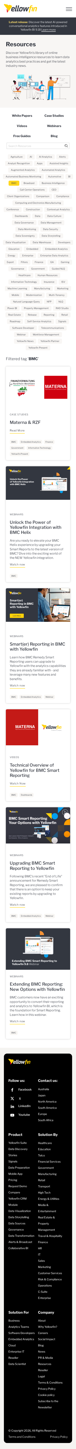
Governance (17, 268)
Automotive (54, 176)
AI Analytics (45, 156)
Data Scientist (17, 1364)
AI (31, 156)
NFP (49, 301)
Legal (41, 1376)
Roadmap (15, 321)
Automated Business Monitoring (23, 176)
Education (14, 248)
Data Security (50, 229)
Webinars (54, 126)
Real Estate (14, 314)
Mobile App (15, 1173)
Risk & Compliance (50, 1279)
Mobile (15, 295)
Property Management (36, 308)
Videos (22, 126)
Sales (41, 1260)
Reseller (13, 1357)
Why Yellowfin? (47, 1326)
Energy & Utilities (48, 1198)
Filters (24, 262)
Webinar (21, 334)
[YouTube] (22, 1115)
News (41, 1351)
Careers (43, 1333)
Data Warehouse (42, 242)
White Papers (22, 116)
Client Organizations (18, 196)
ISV (63, 281)
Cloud (12, 1345)
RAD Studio (62, 308)
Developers (64, 242)
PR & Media (45, 1357)
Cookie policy (46, 1395)
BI (69, 176)
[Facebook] (22, 1090)
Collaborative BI (18, 1248)
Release (32, 314)
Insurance (49, 281)
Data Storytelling (51, 235)
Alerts (62, 156)
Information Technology (24, 281)
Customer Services (50, 1273)
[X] (22, 1099)
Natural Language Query (26, 301)
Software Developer (23, 327)
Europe (42, 1114)
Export (10, 262)
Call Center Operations (32, 189)
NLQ (60, 301)
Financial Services (49, 1161)
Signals (62, 321)
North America (47, 1101)
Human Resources (47, 275)
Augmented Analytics (23, 169)
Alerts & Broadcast (20, 1242)
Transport (44, 1186)
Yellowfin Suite (17, 1142)
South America (47, 1107)
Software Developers (21, 1333)
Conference (12, 209)
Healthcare (25, 275)
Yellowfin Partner (50, 341)
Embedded (32, 248)
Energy (11, 255)
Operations (45, 1285)
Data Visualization (16, 242)
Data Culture (54, 216)
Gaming (65, 262)
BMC (14, 183)
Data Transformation (21, 1235)
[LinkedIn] (22, 1107)
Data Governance (24, 222)
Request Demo (17, 1186)
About (42, 1320)
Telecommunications (52, 327)
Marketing (62, 288)
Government (38, 268)
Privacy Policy (47, 1388)
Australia (43, 1089)
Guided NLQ (58, 268)
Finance (39, 262)
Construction (33, 209)
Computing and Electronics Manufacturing (38, 202)
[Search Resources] (38, 146)
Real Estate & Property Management (46, 1223)
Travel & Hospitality (50, 1236)
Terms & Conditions (50, 1382)
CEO (54, 189)
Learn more (48, 29)
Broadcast (29, 183)
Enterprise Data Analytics (54, 255)
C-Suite (42, 1291)
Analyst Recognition (19, 163)
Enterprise (27, 255)
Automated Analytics (53, 169)
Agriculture (17, 156)
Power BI (12, 308)
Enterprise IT (16, 1351)
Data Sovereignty (25, 235)
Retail (64, 314)
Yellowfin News (25, 341)
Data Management (51, 222)
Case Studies (54, 116)
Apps (39, 163)
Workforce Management (46, 334)
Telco (41, 1155)
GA (52, 262)
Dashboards (21, 216)
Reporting (49, 314)
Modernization (34, 295)
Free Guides (22, 136)
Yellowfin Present (38, 347)
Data (37, 216)
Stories (12, 1155)
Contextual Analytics (58, 209)
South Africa (45, 1120)
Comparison (42, 196)
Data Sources (16, 1223)
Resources (44, 1364)
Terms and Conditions (21, 1436)
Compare (14, 1192)
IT (39, 1254)
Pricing (12, 1180)
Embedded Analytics (56, 248)
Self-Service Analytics (39, 321)
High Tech (44, 1192)
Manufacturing (42, 288)
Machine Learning (17, 288)
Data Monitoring (27, 229)
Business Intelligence (53, 183)
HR (40, 1248)
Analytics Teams (18, 1326)
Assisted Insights (58, 163)
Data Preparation (19, 1167)
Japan (41, 1095)
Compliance (62, 196)
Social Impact (46, 1339)
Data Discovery (17, 1149)
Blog (54, 136)
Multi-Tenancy (57, 295)
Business (14, 1320)
